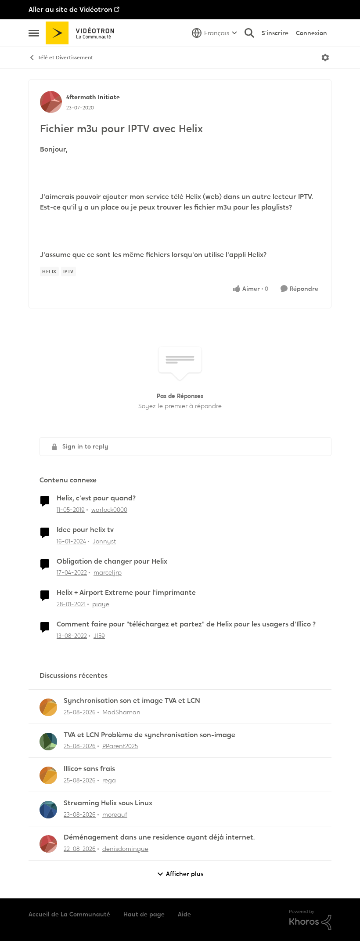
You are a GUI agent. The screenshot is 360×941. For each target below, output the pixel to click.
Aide (184, 914)
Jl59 (99, 636)
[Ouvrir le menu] (325, 57)
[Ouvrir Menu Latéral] (33, 33)
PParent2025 (120, 746)
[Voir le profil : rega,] (48, 775)
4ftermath (81, 97)
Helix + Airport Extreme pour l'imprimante (126, 592)
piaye (100, 604)
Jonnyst (104, 541)
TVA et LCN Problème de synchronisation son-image (149, 735)
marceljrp (108, 572)
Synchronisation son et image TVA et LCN (132, 700)
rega (109, 780)
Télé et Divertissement (65, 57)
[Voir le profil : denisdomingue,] (48, 844)
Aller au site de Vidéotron (70, 9)
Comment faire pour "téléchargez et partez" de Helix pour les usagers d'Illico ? (186, 624)
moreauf (114, 814)
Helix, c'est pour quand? (96, 498)
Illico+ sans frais (89, 768)
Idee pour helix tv (85, 529)
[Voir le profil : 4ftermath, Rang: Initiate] (51, 102)
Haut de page (144, 914)
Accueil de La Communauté (69, 914)
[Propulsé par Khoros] (310, 920)
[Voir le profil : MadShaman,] (48, 707)
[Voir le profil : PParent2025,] (48, 741)
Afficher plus (184, 874)
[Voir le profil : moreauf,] (48, 809)
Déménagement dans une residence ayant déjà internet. (159, 837)
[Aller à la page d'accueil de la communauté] (83, 33)
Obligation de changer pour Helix (112, 561)
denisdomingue (125, 849)
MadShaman (121, 712)
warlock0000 (109, 510)
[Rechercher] (249, 33)
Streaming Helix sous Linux (108, 803)
